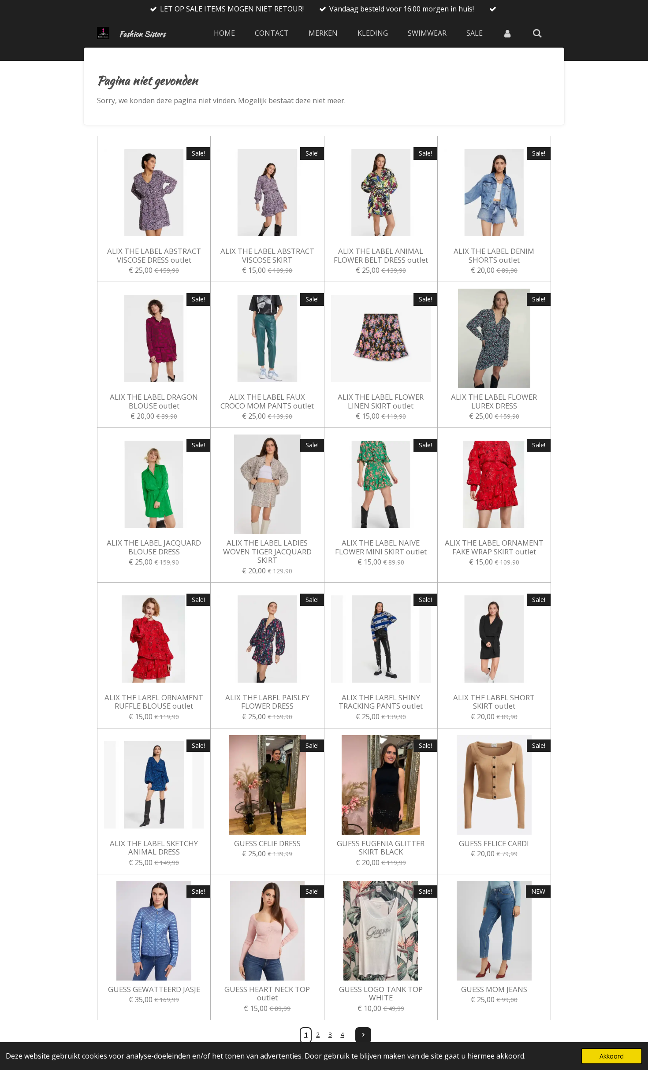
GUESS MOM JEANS (494, 989)
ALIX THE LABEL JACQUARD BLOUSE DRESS (154, 547)
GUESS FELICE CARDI (494, 843)
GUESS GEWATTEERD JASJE (154, 989)
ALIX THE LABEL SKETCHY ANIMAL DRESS (154, 847)
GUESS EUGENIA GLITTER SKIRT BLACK (381, 847)
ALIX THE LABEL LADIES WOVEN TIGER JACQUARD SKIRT (267, 552)
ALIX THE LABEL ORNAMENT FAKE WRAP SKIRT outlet (494, 547)
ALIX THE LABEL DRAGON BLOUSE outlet (154, 401)
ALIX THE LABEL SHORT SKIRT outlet (494, 701)
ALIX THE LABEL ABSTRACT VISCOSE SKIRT (267, 255)
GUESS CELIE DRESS (267, 843)
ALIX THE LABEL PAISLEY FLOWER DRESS (267, 701)
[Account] (507, 33)
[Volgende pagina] (363, 1035)
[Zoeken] (537, 33)
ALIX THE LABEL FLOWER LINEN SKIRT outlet (381, 401)
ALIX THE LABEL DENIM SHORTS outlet (494, 255)
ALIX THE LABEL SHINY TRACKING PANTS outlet (381, 701)
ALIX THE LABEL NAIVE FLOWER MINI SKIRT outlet (381, 547)
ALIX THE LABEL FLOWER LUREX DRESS (494, 401)
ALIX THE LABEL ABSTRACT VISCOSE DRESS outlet (154, 255)
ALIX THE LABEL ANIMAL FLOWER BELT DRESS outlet (381, 255)
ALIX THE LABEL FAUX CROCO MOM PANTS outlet (267, 401)
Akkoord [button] (612, 1056)
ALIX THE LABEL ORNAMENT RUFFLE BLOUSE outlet (153, 701)
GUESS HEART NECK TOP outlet (267, 993)
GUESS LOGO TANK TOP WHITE (381, 993)
